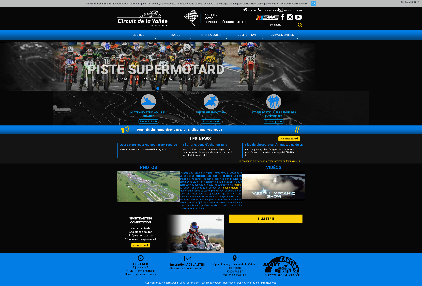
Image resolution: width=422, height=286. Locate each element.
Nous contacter (293, 10)
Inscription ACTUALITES (187, 264)
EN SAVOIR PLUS (410, 2)
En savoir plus (147, 121)
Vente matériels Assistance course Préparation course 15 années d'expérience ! (140, 234)
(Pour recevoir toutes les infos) (187, 268)
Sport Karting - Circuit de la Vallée (181, 282)
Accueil (252, 10)
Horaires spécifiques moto (140, 274)
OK (313, 3)
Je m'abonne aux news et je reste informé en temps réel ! (269, 161)
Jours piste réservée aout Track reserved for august (157, 145)
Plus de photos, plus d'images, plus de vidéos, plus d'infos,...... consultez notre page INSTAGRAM (269, 150)
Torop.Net (240, 282)
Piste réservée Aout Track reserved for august (142, 149)
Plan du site (253, 282)
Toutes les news (288, 138)
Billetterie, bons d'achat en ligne (205, 145)
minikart (238, 184)
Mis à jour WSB (269, 282)
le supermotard (230, 187)
